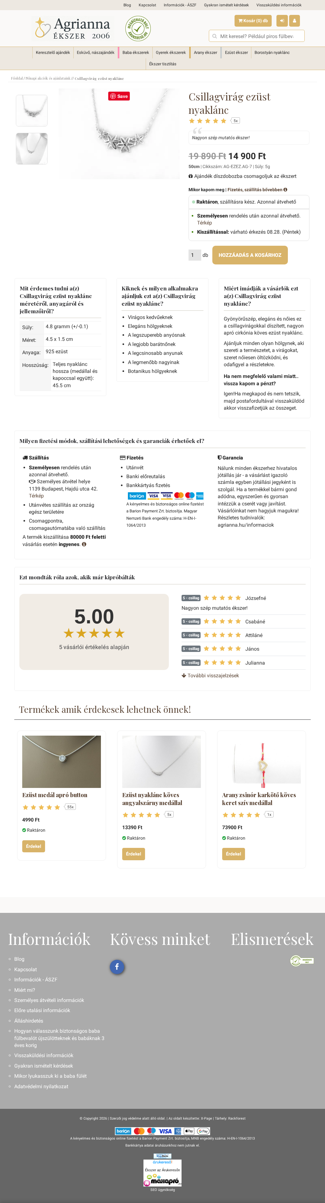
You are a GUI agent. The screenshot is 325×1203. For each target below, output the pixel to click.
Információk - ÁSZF (180, 5)
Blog (127, 5)
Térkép (204, 223)
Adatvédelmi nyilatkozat (41, 1086)
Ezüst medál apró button (54, 795)
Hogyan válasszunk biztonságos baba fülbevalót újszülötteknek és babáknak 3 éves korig (59, 1038)
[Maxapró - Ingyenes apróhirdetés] (162, 1180)
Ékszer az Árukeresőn (162, 1170)
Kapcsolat (147, 5)
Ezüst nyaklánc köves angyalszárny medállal (152, 798)
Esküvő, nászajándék (96, 52)
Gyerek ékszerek (171, 52)
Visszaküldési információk (279, 5)
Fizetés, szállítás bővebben (255, 189)
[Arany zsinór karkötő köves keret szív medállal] (261, 762)
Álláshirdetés (28, 1021)
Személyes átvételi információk (49, 1000)
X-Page (206, 1118)
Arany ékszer (205, 52)
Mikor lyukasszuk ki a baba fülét (50, 1076)
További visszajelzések (212, 676)
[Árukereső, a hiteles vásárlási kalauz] (138, 28)
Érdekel (33, 846)
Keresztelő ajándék (53, 52)
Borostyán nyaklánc (272, 52)
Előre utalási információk (42, 1010)
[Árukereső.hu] (162, 1163)
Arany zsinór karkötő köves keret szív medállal (259, 798)
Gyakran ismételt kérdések (226, 5)
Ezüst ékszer (236, 52)
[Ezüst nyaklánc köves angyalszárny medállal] (161, 762)
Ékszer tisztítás (162, 64)
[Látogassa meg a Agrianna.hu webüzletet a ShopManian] (162, 1156)
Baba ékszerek (136, 52)
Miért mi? (24, 990)
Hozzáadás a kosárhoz (250, 255)
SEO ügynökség (162, 1190)
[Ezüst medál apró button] (61, 762)
